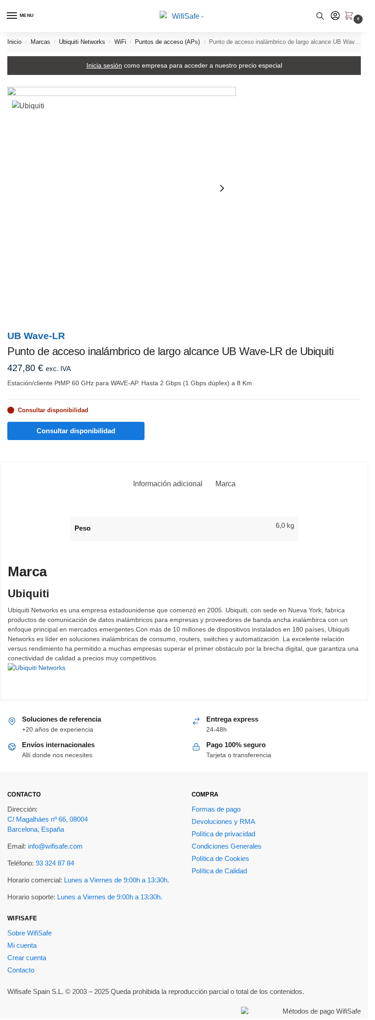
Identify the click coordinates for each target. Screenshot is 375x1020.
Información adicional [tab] (168, 484)
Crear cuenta (26, 958)
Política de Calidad (219, 871)
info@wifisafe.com (55, 846)
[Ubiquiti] (184, 676)
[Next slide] (221, 188)
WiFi (120, 41)
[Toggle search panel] (320, 16)
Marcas (40, 41)
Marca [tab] (225, 484)
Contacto (20, 970)
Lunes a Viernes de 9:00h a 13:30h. (116, 880)
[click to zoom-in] (121, 188)
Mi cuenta (22, 945)
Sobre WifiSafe (29, 933)
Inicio (14, 41)
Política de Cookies (220, 858)
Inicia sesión (104, 65)
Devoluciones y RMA (223, 821)
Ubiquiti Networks (82, 41)
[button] (350, 16)
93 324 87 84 (55, 863)
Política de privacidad (223, 834)
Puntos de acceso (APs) (167, 41)
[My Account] (335, 16)
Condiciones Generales (227, 846)
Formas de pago (216, 809)
